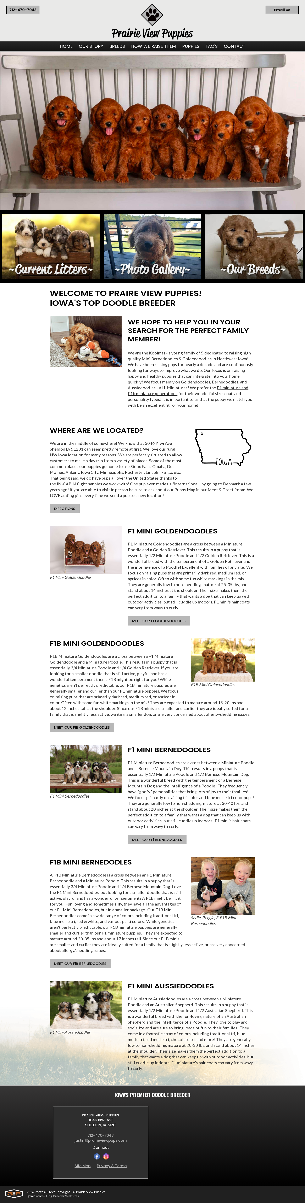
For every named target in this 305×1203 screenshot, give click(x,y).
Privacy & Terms (112, 1166)
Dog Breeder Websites (62, 1196)
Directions (64, 509)
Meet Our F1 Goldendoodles (159, 621)
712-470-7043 (23, 9)
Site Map (83, 1166)
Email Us (282, 9)
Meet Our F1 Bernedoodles (157, 840)
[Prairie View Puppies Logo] (152, 21)
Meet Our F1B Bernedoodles (80, 963)
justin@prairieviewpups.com (101, 1140)
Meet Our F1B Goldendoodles (82, 727)
